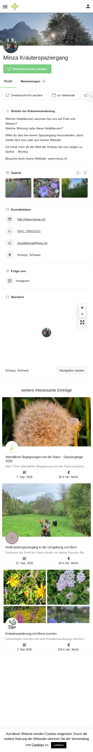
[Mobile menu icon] (5, 6)
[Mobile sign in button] (88, 6)
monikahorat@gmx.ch (32, 243)
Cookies (38, 745)
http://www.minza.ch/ (31, 219)
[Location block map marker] (46, 332)
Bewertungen (32, 81)
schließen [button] (59, 745)
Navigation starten (71, 370)
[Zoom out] (82, 314)
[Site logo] (15, 6)
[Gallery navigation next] (85, 173)
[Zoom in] (82, 308)
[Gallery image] (18, 188)
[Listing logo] (10, 45)
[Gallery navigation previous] (78, 173)
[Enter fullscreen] (82, 322)
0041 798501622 (29, 231)
